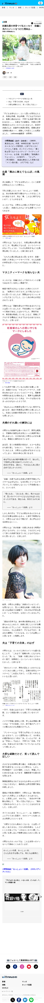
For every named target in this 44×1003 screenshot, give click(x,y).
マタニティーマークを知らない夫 (20, 99)
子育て (5, 77)
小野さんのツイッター (10, 705)
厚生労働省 (7, 382)
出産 (10, 77)
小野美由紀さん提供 (10, 68)
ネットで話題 (30, 7)
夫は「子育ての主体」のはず (18, 102)
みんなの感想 (38, 23)
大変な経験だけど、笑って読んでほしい (22, 104)
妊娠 (15, 77)
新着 (3, 7)
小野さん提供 (8, 238)
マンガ (11, 7)
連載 (19, 7)
